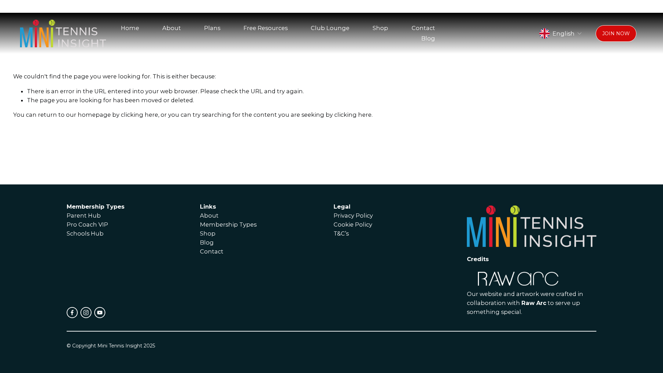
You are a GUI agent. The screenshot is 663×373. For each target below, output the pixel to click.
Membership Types (228, 224)
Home (130, 28)
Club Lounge (330, 28)
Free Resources (265, 28)
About (171, 28)
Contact (423, 28)
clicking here (139, 114)
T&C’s (341, 233)
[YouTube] (99, 312)
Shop (380, 28)
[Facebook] (72, 312)
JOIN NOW (616, 33)
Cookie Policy (353, 224)
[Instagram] (86, 312)
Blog (428, 38)
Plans (212, 28)
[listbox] (560, 33)
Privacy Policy (353, 215)
